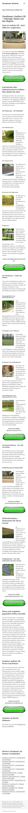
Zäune (21, 97)
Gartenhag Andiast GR (7, 803)
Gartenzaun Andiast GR (17, 803)
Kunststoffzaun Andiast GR (17, 804)
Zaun (3, 677)
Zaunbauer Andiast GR (16, 807)
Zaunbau (13, 63)
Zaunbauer (19, 680)
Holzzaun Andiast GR (6, 804)
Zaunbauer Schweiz (10, 3)
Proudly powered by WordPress (9, 811)
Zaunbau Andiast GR (6, 807)
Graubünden (17, 802)
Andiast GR (13, 53)
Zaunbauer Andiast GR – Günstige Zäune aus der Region (14, 18)
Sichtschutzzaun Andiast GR (18, 806)
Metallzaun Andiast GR (7, 806)
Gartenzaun (16, 99)
